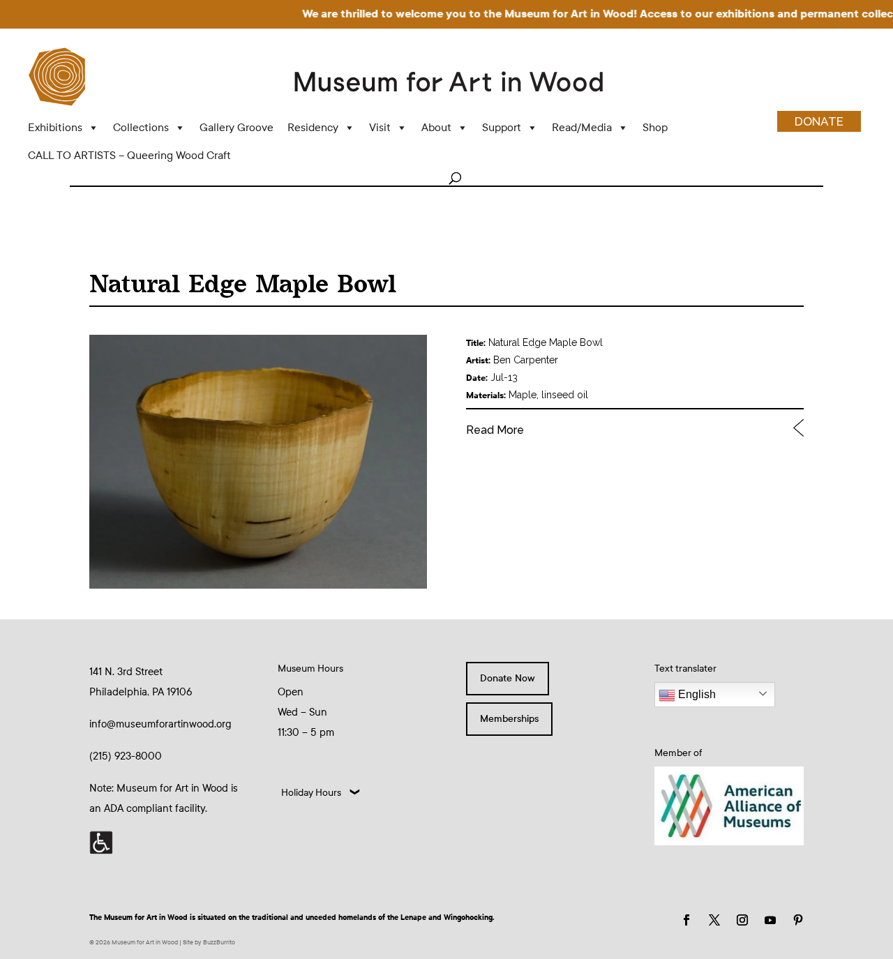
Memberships (509, 719)
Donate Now (507, 678)
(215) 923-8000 (125, 756)
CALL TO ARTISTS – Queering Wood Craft (129, 155)
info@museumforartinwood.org (160, 724)
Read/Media (582, 127)
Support (501, 127)
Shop (655, 127)
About (436, 127)
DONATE (819, 121)
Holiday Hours (311, 793)
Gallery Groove (236, 127)
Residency (312, 127)
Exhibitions (55, 127)
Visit (380, 127)
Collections (141, 127)
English (695, 694)
